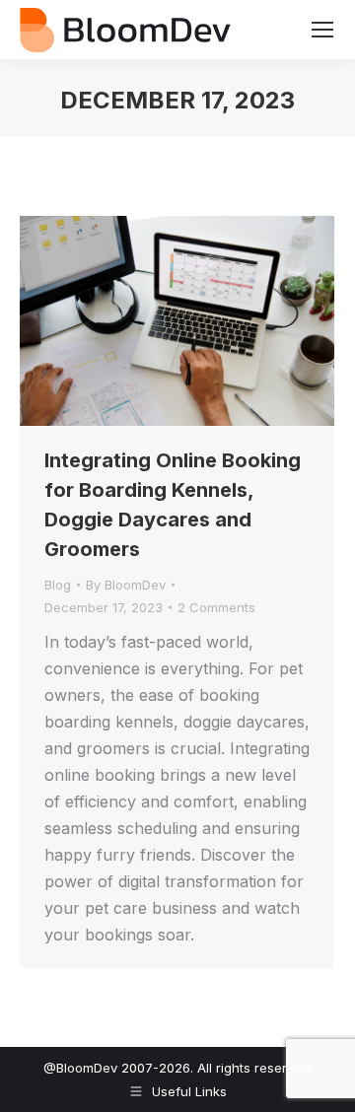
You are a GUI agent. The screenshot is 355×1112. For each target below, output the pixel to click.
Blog (57, 584)
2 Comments (216, 607)
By (126, 584)
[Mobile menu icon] (322, 29)
